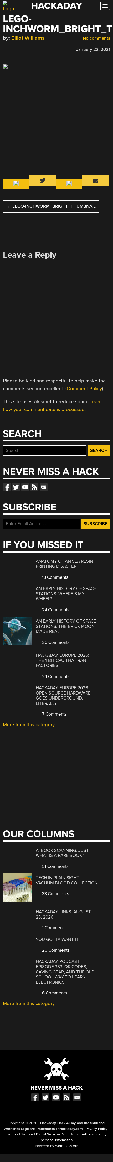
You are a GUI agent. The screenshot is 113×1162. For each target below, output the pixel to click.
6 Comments (54, 993)
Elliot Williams (28, 38)
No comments (96, 38)
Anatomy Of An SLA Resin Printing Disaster (64, 564)
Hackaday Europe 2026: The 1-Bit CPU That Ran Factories (62, 660)
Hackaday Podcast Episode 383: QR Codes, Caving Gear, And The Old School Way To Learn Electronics (65, 972)
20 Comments (55, 642)
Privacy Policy (96, 1129)
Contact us (44, 487)
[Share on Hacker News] (20, 48)
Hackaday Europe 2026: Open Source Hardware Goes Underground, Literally (63, 695)
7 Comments (54, 714)
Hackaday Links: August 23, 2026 (63, 914)
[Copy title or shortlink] (36, 49)
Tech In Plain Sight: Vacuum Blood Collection (67, 880)
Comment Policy (84, 389)
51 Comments (55, 866)
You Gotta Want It (57, 939)
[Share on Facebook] (5, 48)
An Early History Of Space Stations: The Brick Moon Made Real (66, 626)
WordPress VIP (66, 1146)
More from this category (29, 724)
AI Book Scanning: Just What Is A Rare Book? (62, 853)
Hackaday (56, 6)
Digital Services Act (51, 1134)
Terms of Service (20, 1134)
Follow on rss (34, 487)
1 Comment (52, 928)
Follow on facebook (7, 487)
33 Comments (55, 894)
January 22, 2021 (93, 49)
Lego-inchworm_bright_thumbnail (51, 206)
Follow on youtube (25, 487)
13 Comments (54, 577)
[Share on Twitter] (13, 48)
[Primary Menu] (105, 6)
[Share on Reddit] (28, 48)
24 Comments (55, 610)
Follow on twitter (16, 487)
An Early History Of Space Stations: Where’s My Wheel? (66, 594)
